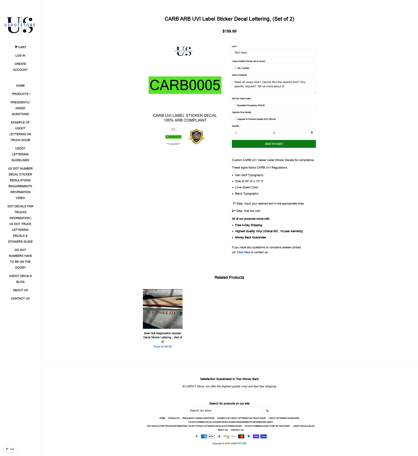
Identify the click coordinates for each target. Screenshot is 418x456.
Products (20, 94)
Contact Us (20, 298)
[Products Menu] (30, 94)
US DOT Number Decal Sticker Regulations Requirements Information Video (20, 183)
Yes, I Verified (243, 68)
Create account (20, 66)
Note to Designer (239, 75)
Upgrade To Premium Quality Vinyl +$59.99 (256, 119)
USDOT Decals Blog (20, 279)
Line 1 (234, 46)
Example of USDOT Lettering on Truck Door (20, 131)
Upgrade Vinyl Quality (241, 112)
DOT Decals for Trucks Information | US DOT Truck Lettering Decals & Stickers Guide (20, 224)
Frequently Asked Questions (20, 108)
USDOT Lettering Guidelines (20, 154)
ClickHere (243, 252)
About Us (20, 290)
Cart (21, 47)
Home (20, 85)
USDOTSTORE (239, 443)
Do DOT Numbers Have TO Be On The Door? (20, 258)
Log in (20, 55)
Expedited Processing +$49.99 (251, 105)
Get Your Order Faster (241, 98)
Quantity (235, 126)
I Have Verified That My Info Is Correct (248, 61)
